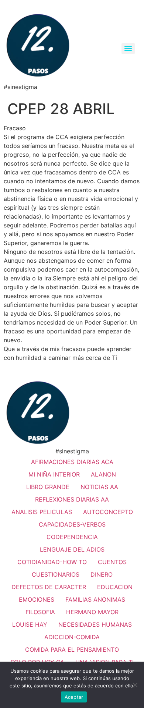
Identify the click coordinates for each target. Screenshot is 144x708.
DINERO (101, 574)
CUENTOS (112, 562)
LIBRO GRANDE (47, 487)
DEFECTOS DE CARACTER (48, 587)
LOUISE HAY (29, 624)
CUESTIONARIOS (55, 574)
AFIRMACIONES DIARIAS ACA (72, 461)
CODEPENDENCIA (72, 537)
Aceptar (74, 697)
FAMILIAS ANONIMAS (95, 599)
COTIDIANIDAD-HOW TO (52, 562)
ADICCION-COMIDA (72, 637)
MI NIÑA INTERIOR (54, 474)
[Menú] (128, 48)
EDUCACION (115, 587)
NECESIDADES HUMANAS (95, 624)
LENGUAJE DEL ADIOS (72, 549)
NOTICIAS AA (99, 487)
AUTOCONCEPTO (108, 512)
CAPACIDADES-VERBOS (72, 524)
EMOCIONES (36, 599)
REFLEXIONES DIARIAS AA (72, 499)
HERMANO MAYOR (92, 612)
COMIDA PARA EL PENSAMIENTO (72, 649)
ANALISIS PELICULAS (41, 512)
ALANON (103, 474)
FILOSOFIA (40, 612)
